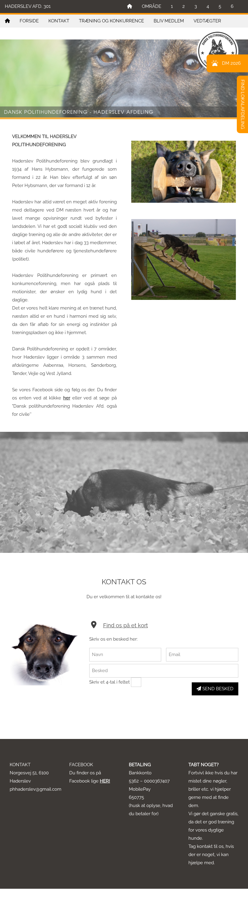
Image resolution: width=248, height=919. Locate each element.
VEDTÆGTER (207, 21)
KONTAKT (58, 21)
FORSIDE (29, 21)
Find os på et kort (125, 625)
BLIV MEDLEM (169, 21)
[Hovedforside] (129, 6)
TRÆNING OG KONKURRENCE (111, 21)
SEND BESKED (217, 688)
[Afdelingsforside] (7, 21)
